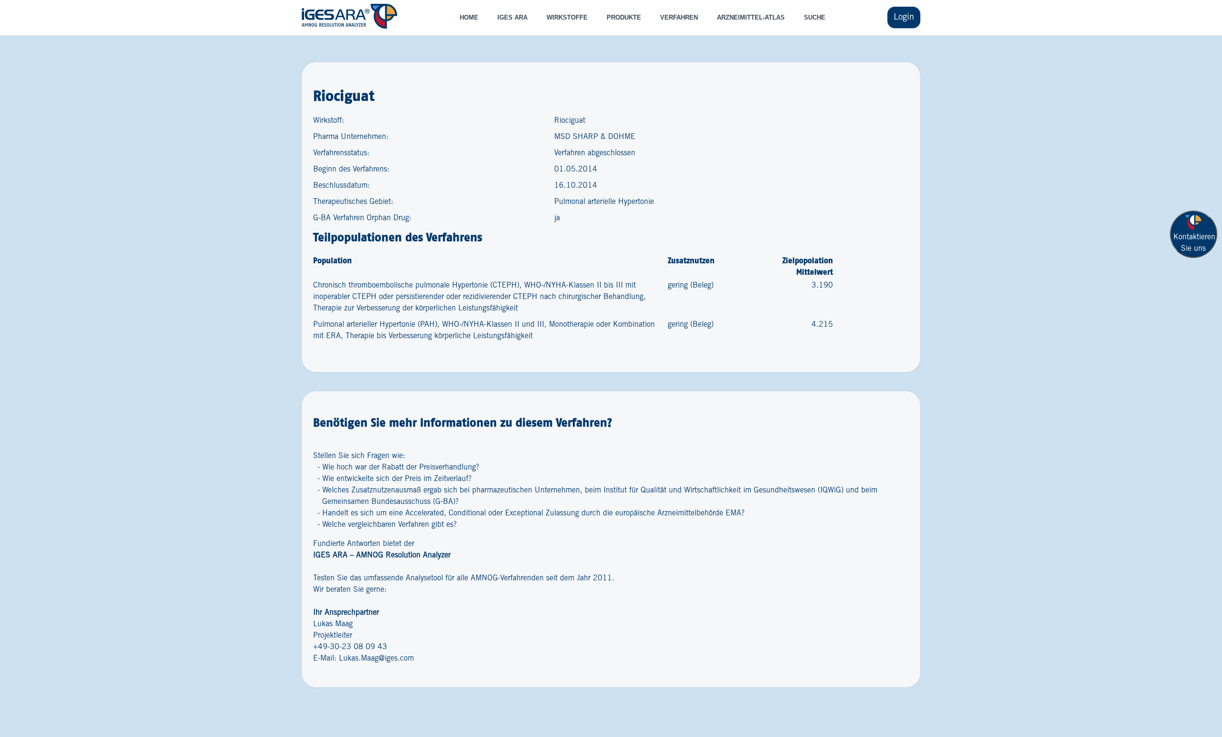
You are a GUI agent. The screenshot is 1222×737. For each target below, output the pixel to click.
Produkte (624, 17)
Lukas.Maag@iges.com (376, 658)
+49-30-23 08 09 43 (350, 647)
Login (904, 17)
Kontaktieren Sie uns (1194, 243)
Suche (814, 17)
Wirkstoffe (567, 17)
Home (469, 17)
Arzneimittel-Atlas (751, 17)
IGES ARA (512, 17)
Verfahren (679, 17)
